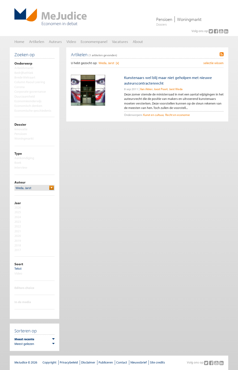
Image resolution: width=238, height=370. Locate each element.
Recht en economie (177, 115)
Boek (17, 162)
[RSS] (222, 54)
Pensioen (164, 19)
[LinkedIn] (226, 31)
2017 (17, 250)
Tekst (18, 268)
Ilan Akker (146, 89)
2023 (17, 221)
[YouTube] (221, 31)
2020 (17, 236)
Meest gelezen (24, 344)
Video (18, 273)
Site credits (157, 362)
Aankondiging (24, 158)
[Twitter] (211, 31)
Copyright (49, 362)
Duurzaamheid (24, 96)
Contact (121, 362)
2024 (17, 217)
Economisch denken (28, 106)
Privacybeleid (69, 362)
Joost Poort (161, 89)
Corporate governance (30, 91)
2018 (17, 245)
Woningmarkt (189, 19)
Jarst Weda (175, 89)
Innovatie (20, 129)
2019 (17, 241)
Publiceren (106, 362)
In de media (22, 302)
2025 (17, 212)
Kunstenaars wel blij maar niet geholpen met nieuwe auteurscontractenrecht (168, 80)
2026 (17, 207)
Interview (20, 167)
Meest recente (24, 339)
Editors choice (24, 288)
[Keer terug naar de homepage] (50, 17)
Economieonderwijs (28, 101)
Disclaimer (88, 362)
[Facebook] (216, 31)
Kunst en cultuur (153, 115)
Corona (19, 87)
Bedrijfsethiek (23, 73)
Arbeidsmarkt (23, 68)
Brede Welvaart (24, 77)
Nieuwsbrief (138, 362)
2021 (17, 231)
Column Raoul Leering (29, 82)
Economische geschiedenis (32, 110)
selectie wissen (213, 63)
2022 (17, 226)
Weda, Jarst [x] (109, 63)
